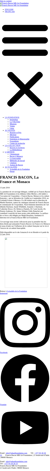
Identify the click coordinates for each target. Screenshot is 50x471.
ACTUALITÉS (11, 167)
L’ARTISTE (10, 152)
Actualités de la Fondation (20, 169)
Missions (13, 124)
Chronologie (14, 154)
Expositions (14, 141)
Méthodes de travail (17, 161)
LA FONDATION (12, 117)
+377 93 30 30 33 (11, 464)
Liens (12, 128)
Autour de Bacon (16, 165)
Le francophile (15, 158)
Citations (13, 163)
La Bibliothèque (16, 150)
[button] (25, 64)
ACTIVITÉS (10, 130)
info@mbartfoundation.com (16, 453)
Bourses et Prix (15, 133)
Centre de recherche (17, 143)
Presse (12, 171)
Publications (14, 137)
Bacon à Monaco (16, 156)
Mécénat (13, 135)
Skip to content (6, 1)
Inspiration (14, 120)
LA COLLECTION (12, 145)
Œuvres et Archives (17, 148)
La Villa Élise (15, 122)
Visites (12, 126)
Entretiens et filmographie (19, 139)
